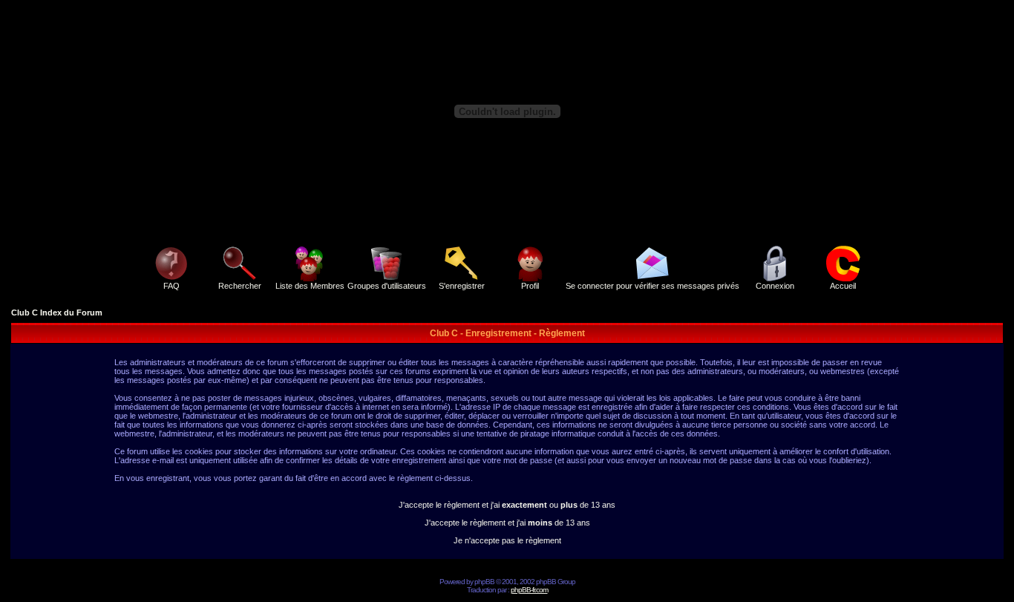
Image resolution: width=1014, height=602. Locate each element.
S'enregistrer (462, 285)
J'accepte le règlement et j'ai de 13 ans (507, 522)
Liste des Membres (309, 285)
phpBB (484, 582)
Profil (530, 285)
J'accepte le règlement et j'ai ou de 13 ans (507, 504)
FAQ (171, 285)
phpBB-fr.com (529, 590)
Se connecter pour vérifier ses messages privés (652, 285)
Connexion (775, 285)
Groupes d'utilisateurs (386, 285)
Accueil (843, 285)
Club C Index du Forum (56, 312)
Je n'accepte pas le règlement (507, 540)
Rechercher (239, 285)
